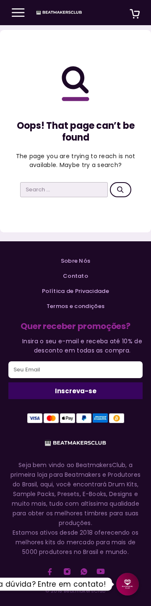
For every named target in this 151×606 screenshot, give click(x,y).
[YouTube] (100, 571)
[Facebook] (50, 571)
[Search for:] (64, 189)
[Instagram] (67, 571)
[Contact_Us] (127, 584)
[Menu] (18, 12)
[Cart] (135, 15)
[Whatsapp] (84, 571)
